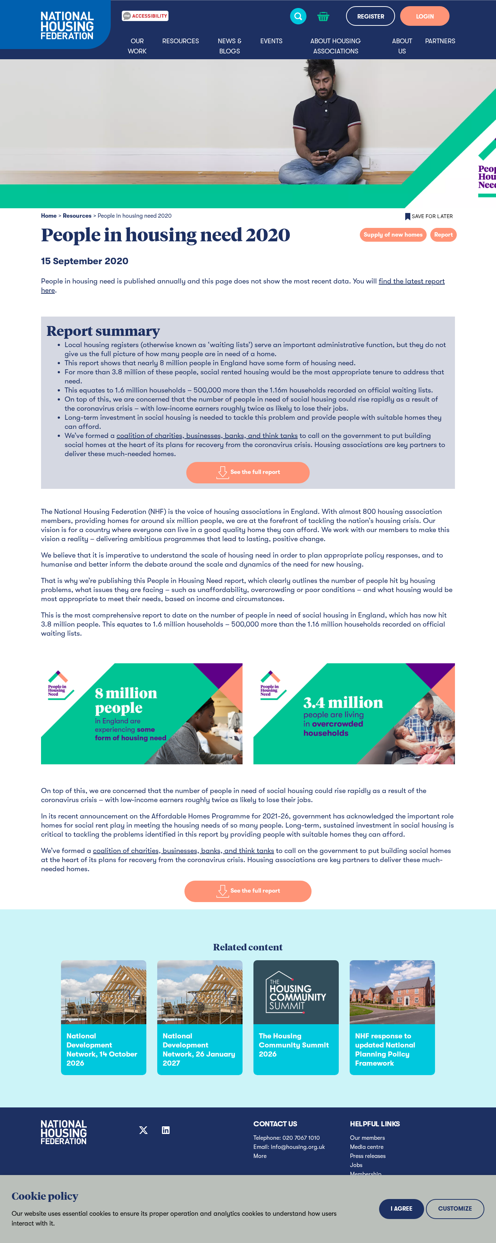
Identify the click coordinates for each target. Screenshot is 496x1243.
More (260, 1156)
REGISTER (370, 16)
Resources (180, 41)
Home (49, 216)
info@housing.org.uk (298, 1147)
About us (402, 46)
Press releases (368, 1156)
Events (271, 41)
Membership (365, 1174)
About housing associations (335, 46)
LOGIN (425, 16)
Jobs (356, 1165)
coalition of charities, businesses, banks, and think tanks (207, 435)
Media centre (366, 1147)
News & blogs (229, 46)
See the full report (254, 472)
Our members (367, 1138)
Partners (440, 41)
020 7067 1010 (301, 1138)
